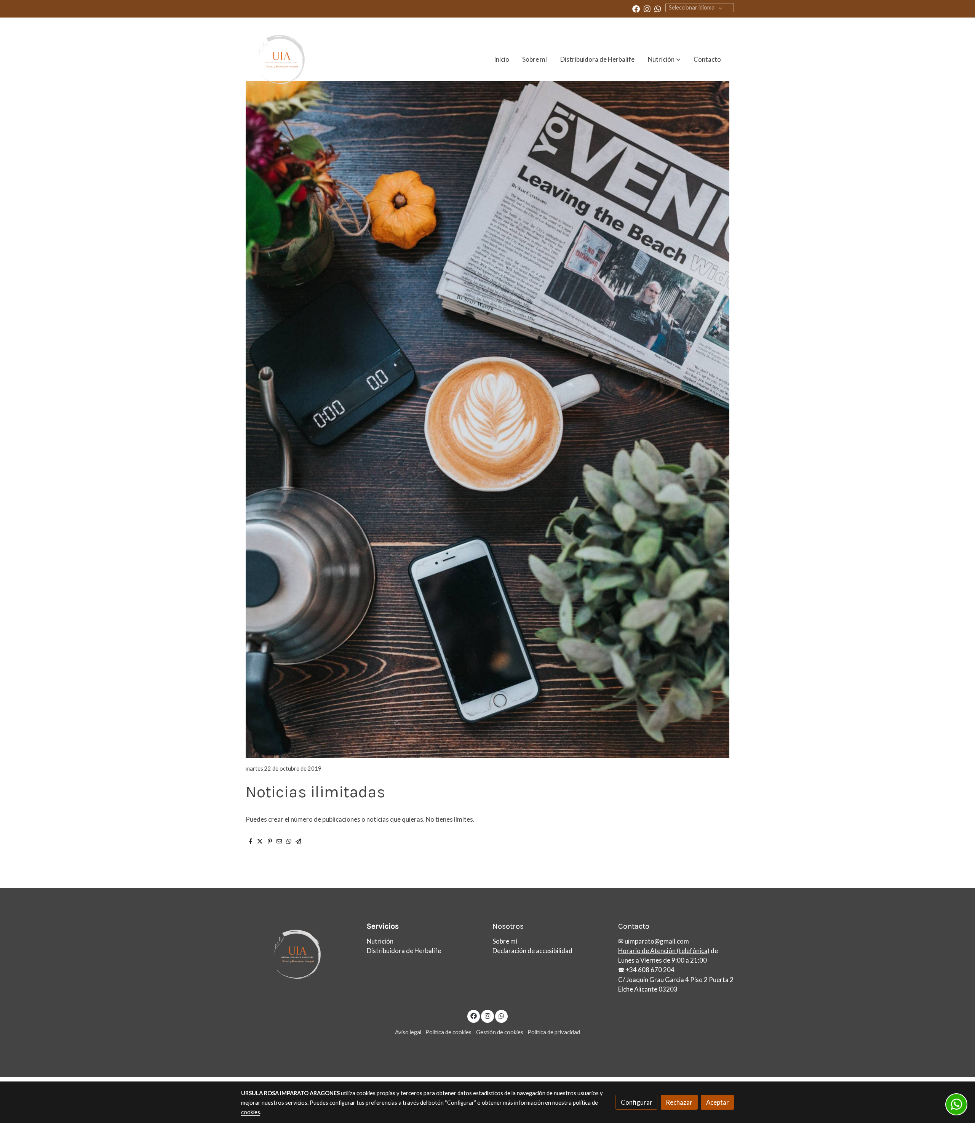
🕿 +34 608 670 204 (646, 970)
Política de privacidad (553, 1032)
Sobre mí (504, 941)
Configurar (636, 1102)
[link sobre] (299, 954)
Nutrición (380, 941)
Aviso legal (408, 1032)
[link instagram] (647, 8)
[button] (664, 59)
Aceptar (717, 1102)
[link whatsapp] (657, 8)
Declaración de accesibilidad (532, 951)
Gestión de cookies (499, 1032)
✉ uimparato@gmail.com (653, 941)
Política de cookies (448, 1032)
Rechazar (679, 1102)
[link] (278, 59)
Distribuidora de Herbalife (404, 951)
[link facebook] (636, 8)
